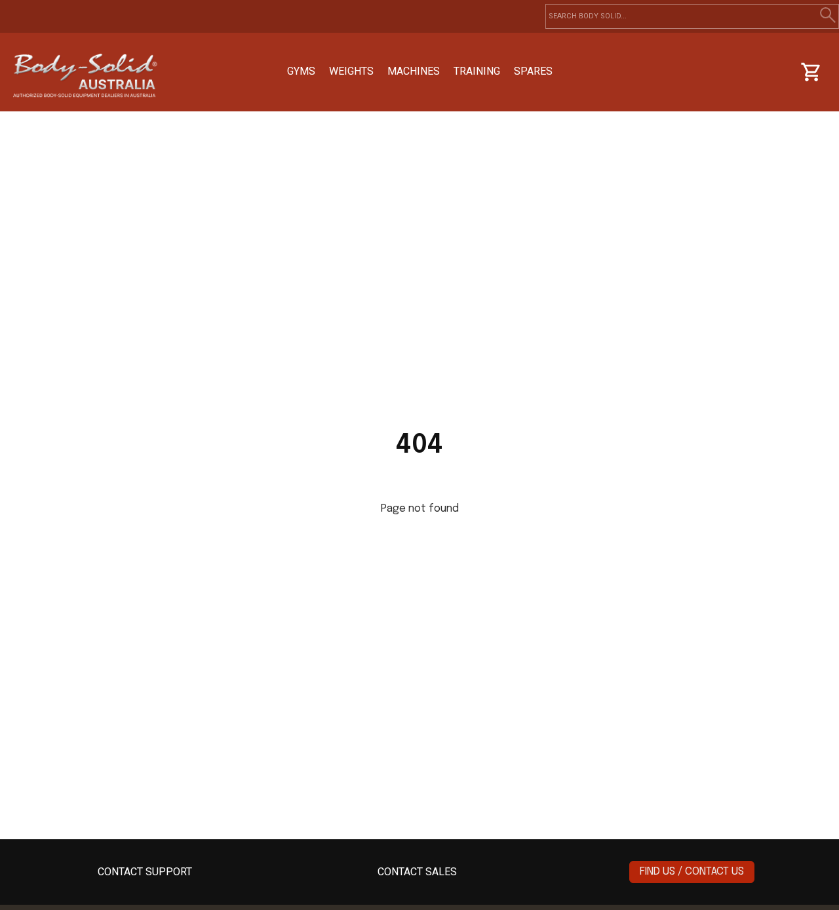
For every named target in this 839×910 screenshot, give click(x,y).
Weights (351, 71)
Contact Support (145, 871)
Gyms (301, 71)
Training (477, 71)
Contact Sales (417, 871)
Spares (533, 71)
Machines (413, 71)
